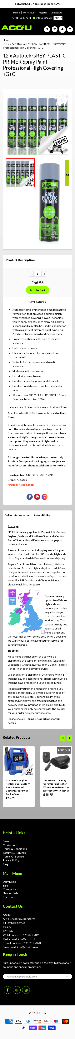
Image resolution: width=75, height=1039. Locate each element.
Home (16, 12)
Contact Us (56, 12)
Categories (9, 889)
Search (7, 841)
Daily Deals (9, 881)
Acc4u (42, 1013)
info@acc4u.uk (44, 17)
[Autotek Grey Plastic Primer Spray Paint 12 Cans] (37, 124)
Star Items (9, 897)
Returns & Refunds (14, 852)
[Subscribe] (67, 977)
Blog (5, 864)
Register (43, 12)
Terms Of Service (13, 856)
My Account (29, 12)
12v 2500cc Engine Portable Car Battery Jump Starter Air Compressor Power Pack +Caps (18, 787)
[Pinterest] (17, 990)
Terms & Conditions (39, 718)
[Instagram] (26, 990)
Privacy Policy (11, 860)
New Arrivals (10, 893)
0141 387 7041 (23, 17)
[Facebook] (7, 990)
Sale (5, 885)
